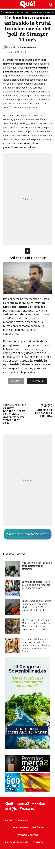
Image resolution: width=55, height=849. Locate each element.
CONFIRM (17, 479)
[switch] (43, 427)
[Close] (49, 365)
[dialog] (27, 424)
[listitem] (27, 420)
